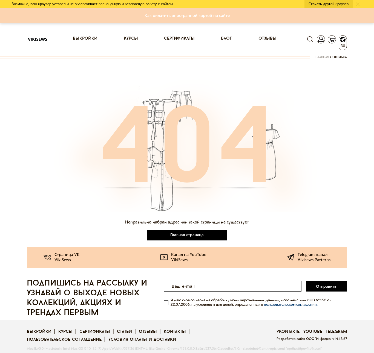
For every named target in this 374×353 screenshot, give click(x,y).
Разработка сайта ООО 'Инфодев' (304, 339)
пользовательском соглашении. (291, 304)
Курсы (131, 38)
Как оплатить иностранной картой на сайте (187, 15)
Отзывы (267, 38)
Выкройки (85, 38)
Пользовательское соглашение (64, 339)
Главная (322, 57)
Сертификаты (179, 38)
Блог (226, 38)
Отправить (326, 286)
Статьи (124, 332)
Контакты (175, 332)
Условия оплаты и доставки (142, 339)
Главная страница (187, 234)
